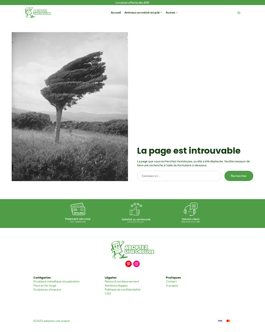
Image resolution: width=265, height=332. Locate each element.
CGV (108, 293)
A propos (172, 285)
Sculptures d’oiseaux (47, 289)
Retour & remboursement (122, 281)
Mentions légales (116, 285)
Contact (171, 281)
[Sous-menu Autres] (177, 12)
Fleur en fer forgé (44, 285)
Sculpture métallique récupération (56, 281)
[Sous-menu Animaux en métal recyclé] (161, 12)
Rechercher (239, 176)
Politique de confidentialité (123, 289)
